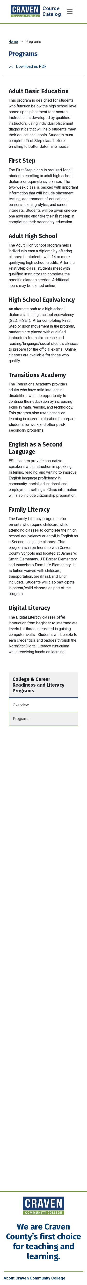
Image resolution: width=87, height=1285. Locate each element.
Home (13, 41)
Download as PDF (31, 66)
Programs (21, 718)
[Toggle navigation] (69, 11)
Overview (21, 705)
